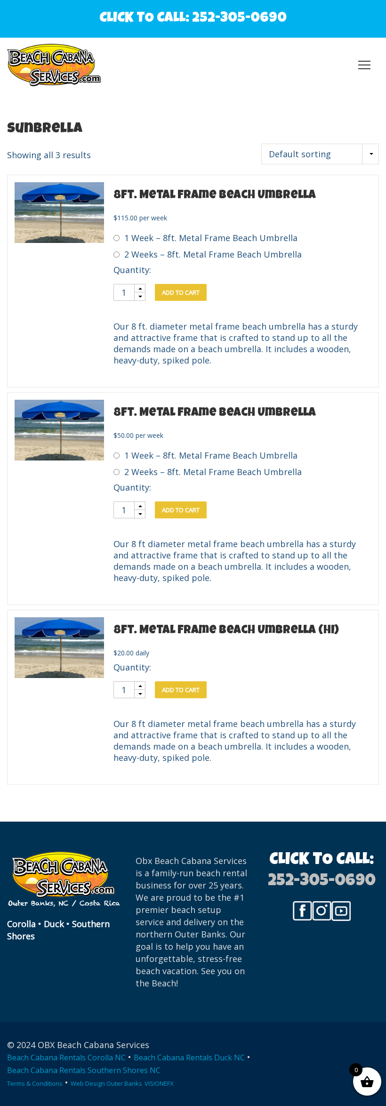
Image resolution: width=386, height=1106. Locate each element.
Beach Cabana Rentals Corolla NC (66, 1057)
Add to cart (181, 292)
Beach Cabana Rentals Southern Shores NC (84, 1070)
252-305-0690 (239, 19)
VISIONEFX (159, 1083)
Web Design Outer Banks (106, 1083)
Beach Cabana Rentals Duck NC (189, 1057)
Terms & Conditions (35, 1083)
